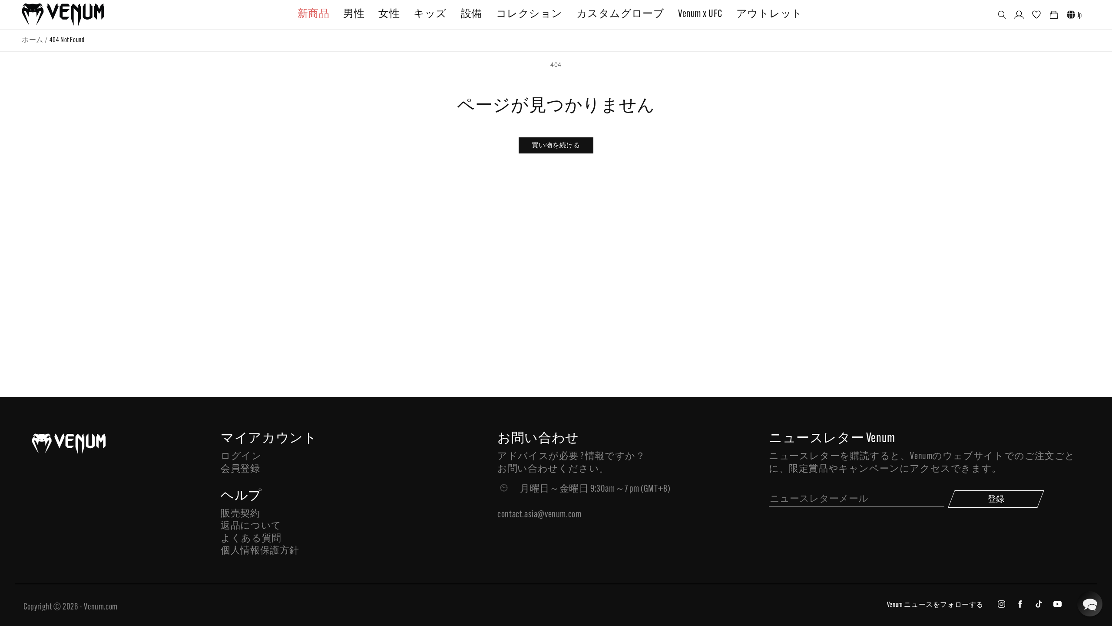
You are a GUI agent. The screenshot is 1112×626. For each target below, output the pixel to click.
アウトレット (769, 14)
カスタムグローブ (620, 14)
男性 (353, 14)
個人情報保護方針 (260, 551)
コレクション (529, 14)
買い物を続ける (556, 145)
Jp (1079, 15)
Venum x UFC (700, 14)
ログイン (241, 457)
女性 (389, 14)
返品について (251, 526)
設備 (471, 14)
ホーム (32, 40)
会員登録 (240, 469)
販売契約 (240, 514)
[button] (1002, 14)
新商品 (313, 14)
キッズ (430, 14)
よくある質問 (251, 539)
